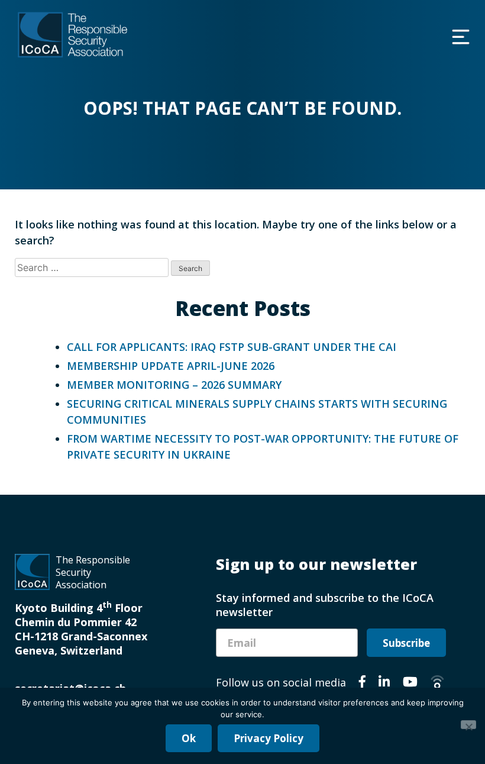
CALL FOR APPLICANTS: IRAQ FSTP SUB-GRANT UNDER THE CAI (231, 347)
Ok (189, 738)
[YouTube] (410, 683)
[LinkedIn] (384, 683)
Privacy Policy (268, 738)
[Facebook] (362, 683)
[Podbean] (437, 683)
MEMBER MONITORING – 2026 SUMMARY (174, 385)
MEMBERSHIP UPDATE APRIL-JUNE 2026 (170, 366)
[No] (468, 724)
